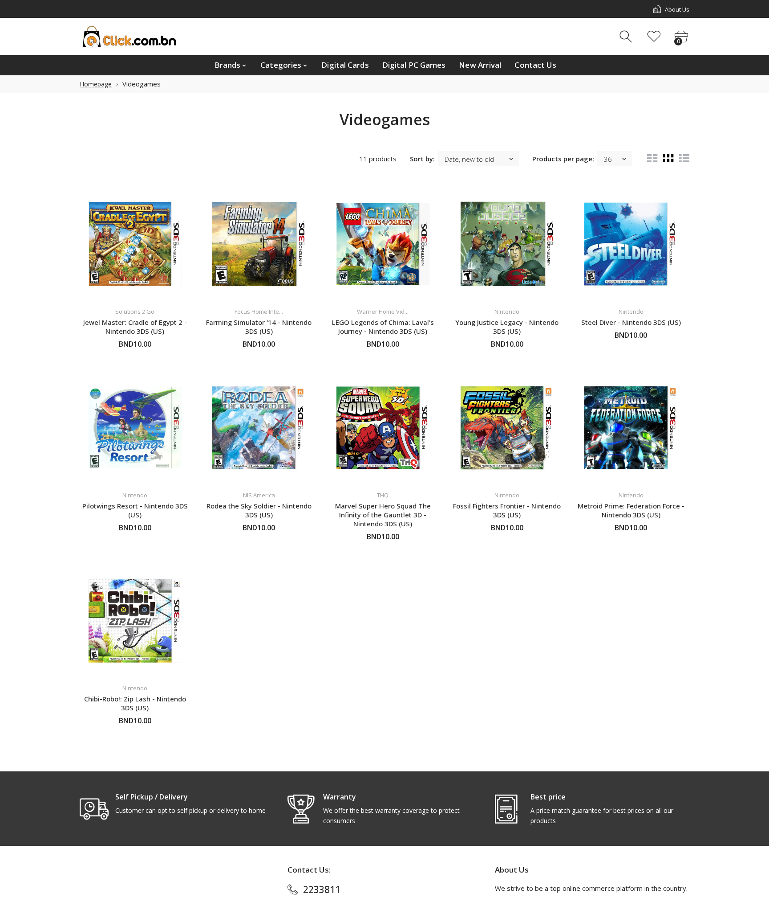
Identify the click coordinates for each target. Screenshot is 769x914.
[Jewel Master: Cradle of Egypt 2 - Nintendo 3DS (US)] (135, 244)
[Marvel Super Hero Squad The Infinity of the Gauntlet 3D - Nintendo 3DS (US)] (383, 428)
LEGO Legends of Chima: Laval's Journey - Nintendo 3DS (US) (383, 327)
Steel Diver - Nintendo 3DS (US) (631, 322)
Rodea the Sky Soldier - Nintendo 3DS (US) (259, 510)
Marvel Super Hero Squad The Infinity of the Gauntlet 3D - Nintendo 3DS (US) (383, 514)
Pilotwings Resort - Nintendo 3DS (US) (135, 510)
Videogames (141, 83)
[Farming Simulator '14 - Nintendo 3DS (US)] (259, 244)
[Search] (626, 36)
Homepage (96, 84)
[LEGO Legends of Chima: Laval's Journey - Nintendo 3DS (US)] (383, 244)
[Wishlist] (654, 36)
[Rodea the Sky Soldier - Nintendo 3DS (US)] (259, 428)
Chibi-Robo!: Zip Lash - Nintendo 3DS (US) (135, 703)
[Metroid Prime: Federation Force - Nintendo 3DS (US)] (630, 428)
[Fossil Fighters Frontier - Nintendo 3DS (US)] (507, 428)
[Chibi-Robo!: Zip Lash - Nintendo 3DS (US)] (135, 620)
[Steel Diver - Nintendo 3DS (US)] (630, 244)
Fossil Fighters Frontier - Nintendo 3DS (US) (507, 510)
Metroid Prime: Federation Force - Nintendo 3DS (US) (631, 510)
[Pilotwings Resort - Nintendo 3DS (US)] (135, 428)
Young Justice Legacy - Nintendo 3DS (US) (507, 327)
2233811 (321, 889)
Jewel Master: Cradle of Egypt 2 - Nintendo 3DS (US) (135, 327)
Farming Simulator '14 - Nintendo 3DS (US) (259, 327)
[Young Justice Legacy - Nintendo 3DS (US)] (507, 244)
